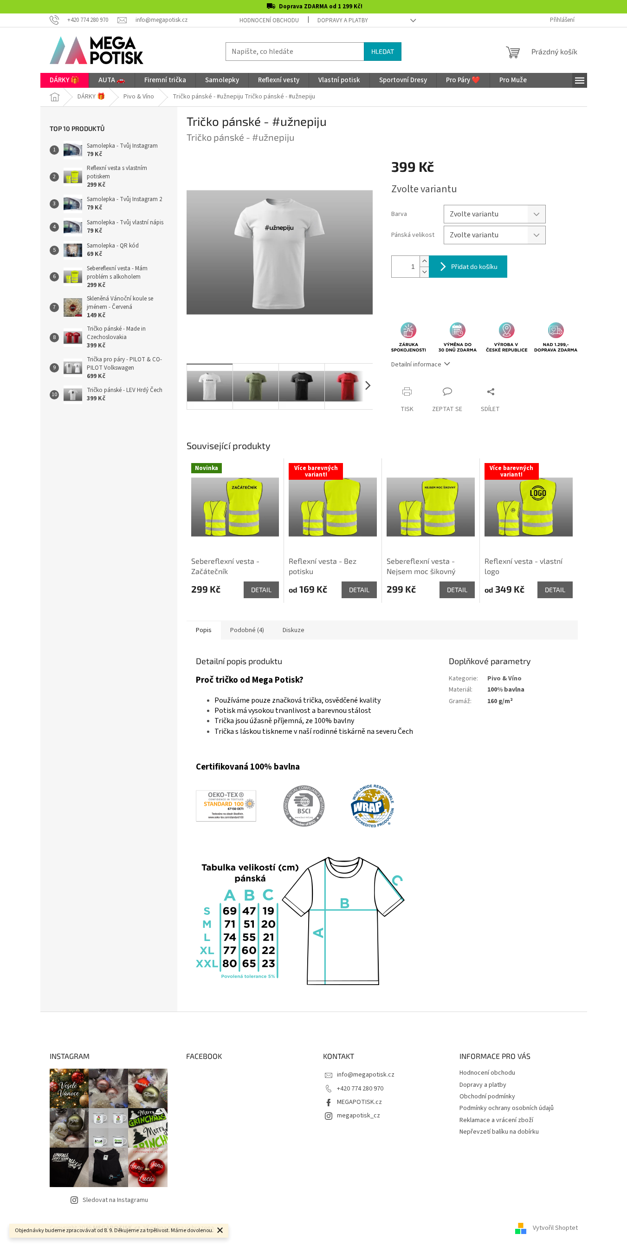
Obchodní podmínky (487, 1096)
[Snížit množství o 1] (424, 272)
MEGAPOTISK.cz (359, 1102)
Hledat (382, 51)
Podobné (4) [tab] (247, 630)
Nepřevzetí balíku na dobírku (499, 1131)
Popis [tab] (204, 630)
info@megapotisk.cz (365, 1074)
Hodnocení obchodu (269, 20)
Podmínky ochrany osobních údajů (506, 1108)
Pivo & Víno (504, 678)
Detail (261, 590)
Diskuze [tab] (293, 630)
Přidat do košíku (474, 266)
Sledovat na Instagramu (115, 1200)
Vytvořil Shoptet (555, 1228)
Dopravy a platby (342, 20)
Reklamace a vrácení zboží (496, 1120)
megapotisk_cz (358, 1115)
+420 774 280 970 (360, 1088)
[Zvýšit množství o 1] (424, 261)
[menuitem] (64, 80)
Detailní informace (416, 364)
